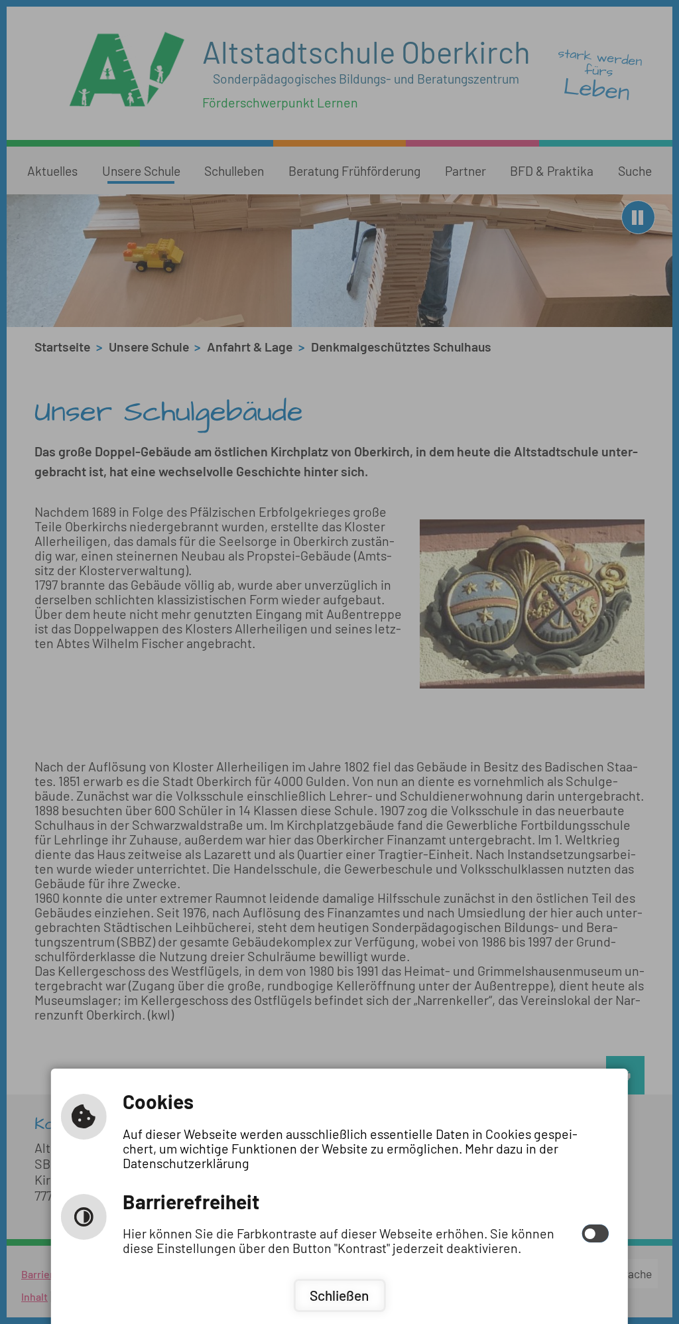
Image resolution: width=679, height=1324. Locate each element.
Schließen (339, 1295)
